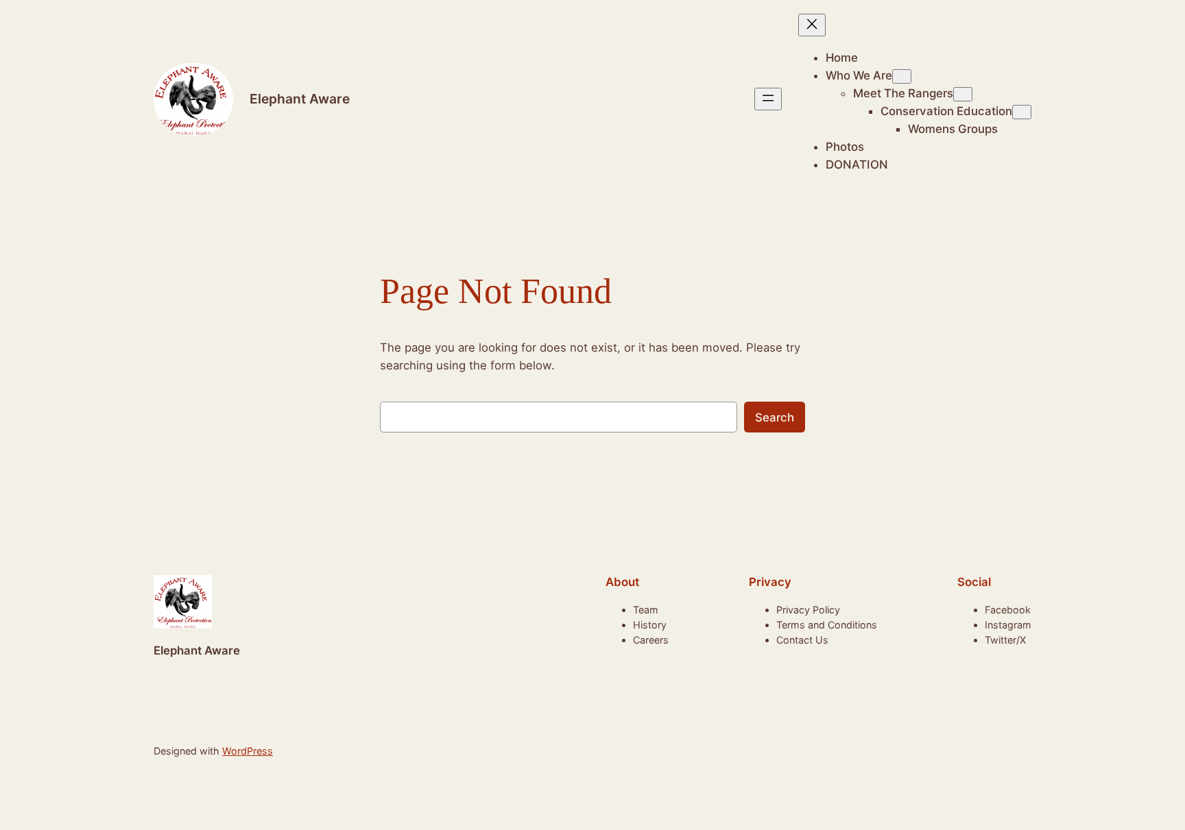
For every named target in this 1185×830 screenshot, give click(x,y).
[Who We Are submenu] (901, 76)
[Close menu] (812, 25)
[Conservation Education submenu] (1021, 112)
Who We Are (859, 75)
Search (774, 417)
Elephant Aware (300, 98)
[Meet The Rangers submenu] (962, 94)
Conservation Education (946, 111)
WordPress (247, 751)
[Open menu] (768, 99)
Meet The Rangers (903, 93)
